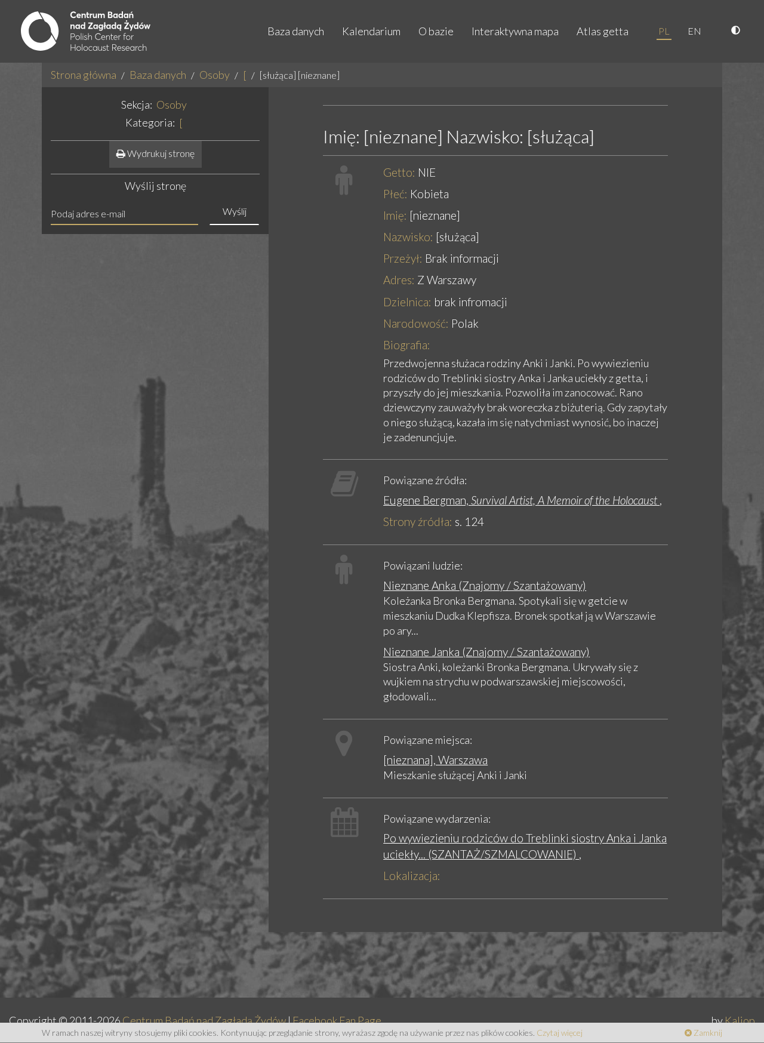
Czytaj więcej (560, 1032)
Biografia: (406, 345)
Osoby (214, 74)
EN (694, 30)
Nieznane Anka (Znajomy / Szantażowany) (484, 585)
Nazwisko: (408, 237)
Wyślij (235, 211)
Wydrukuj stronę (160, 153)
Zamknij (707, 1032)
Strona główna (83, 74)
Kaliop (740, 1020)
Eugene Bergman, (521, 500)
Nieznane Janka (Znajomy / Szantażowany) (486, 652)
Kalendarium (371, 31)
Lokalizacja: (411, 875)
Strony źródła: (417, 521)
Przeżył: (403, 258)
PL (664, 30)
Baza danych (295, 31)
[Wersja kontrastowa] (737, 31)
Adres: (399, 280)
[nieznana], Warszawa (435, 760)
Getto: (399, 172)
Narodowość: (416, 323)
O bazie (436, 31)
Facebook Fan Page (336, 1020)
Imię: (395, 215)
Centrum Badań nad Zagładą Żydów (204, 1020)
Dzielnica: (407, 302)
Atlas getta (603, 31)
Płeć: (395, 194)
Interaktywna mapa (515, 31)
